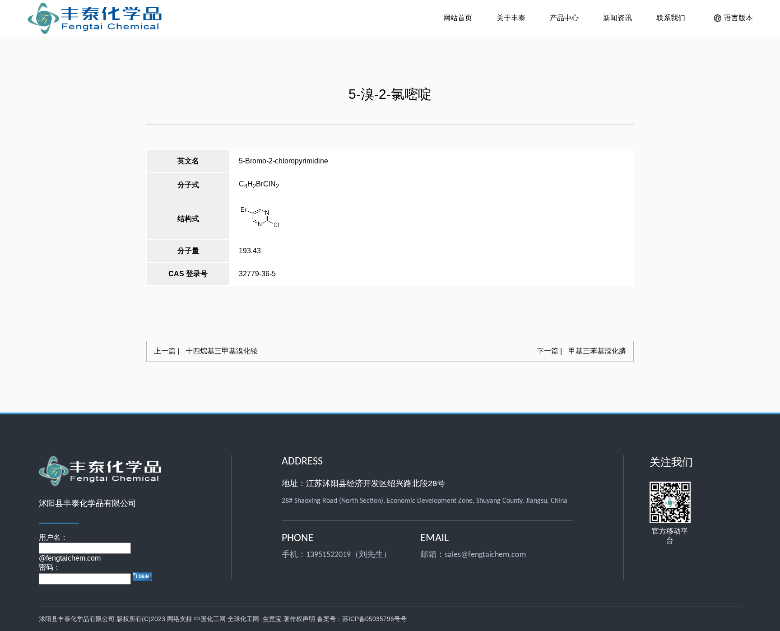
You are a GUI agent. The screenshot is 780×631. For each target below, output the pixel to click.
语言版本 (738, 18)
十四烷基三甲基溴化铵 (206, 351)
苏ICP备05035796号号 (374, 618)
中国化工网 (210, 618)
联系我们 (670, 18)
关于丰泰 (511, 18)
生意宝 (272, 618)
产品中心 (564, 18)
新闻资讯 (617, 18)
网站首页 (457, 18)
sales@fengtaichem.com (485, 555)
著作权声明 (299, 618)
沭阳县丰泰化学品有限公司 (77, 618)
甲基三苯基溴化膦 (581, 351)
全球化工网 (243, 618)
